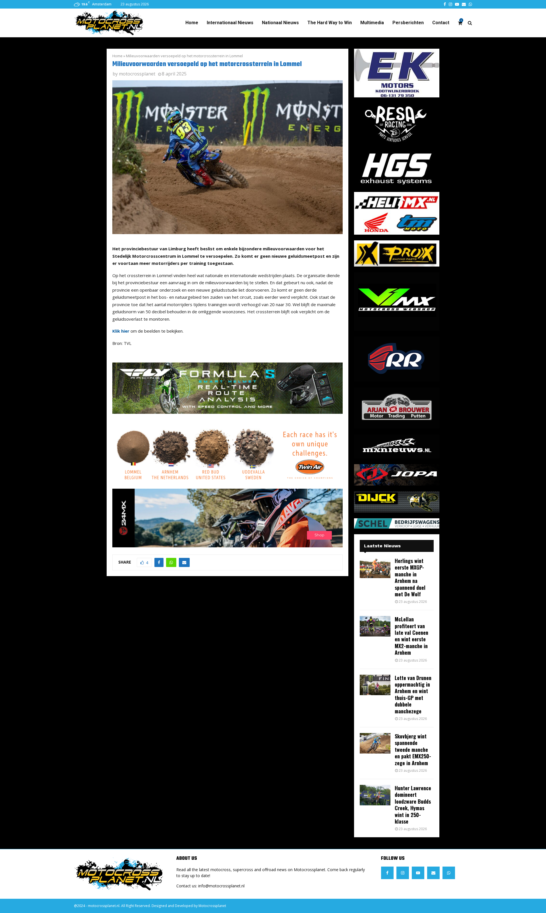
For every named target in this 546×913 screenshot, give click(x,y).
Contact (440, 22)
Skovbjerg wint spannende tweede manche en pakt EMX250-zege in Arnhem (413, 749)
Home (191, 22)
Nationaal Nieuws (280, 22)
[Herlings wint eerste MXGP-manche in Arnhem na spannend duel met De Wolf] (375, 568)
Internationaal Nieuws (230, 22)
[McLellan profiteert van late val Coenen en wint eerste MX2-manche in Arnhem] (375, 626)
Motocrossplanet (212, 905)
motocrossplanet (137, 74)
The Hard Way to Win (329, 22)
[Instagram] (402, 873)
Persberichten (408, 22)
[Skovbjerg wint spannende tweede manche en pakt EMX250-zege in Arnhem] (375, 743)
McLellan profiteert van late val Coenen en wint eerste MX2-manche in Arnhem (411, 635)
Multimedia (372, 22)
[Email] (433, 873)
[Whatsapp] (448, 873)
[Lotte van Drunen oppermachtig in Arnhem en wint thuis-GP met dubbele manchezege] (375, 685)
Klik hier (120, 331)
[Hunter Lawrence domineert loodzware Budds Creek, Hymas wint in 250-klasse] (375, 795)
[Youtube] (418, 873)
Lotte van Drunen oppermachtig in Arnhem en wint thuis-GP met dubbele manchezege (413, 694)
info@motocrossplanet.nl (221, 886)
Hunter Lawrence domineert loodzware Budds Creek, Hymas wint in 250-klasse (413, 804)
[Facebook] (387, 873)
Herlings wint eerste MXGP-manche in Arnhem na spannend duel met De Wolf (410, 577)
